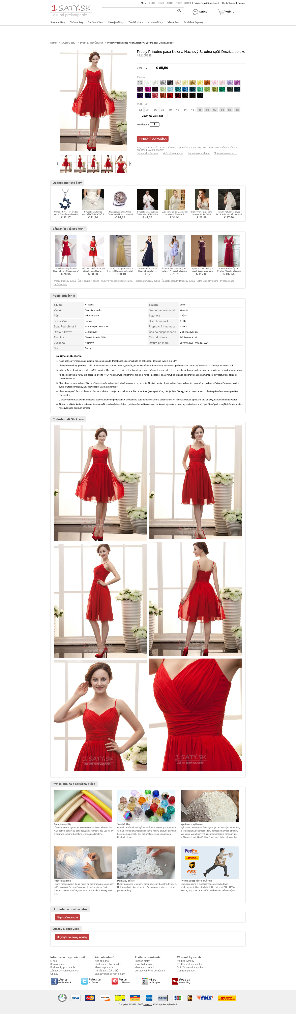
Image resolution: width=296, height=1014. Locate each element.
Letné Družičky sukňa (207, 281)
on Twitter (95, 981)
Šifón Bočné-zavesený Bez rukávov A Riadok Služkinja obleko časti (174, 270)
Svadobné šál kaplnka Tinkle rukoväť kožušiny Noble (147, 214)
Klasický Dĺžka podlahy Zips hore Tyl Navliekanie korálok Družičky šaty (120, 270)
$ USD (152, 3)
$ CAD (187, 3)
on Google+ (154, 981)
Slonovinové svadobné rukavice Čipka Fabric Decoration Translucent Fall (201, 214)
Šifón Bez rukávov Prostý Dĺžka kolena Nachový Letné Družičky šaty (93, 270)
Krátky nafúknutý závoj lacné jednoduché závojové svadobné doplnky (229, 214)
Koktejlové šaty (116, 22)
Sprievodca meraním (225, 153)
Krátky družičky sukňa (65, 281)
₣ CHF (179, 3)
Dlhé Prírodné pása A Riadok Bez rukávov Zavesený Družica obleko (147, 270)
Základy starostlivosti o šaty (110, 973)
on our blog (184, 981)
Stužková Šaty (95, 22)
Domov (53, 43)
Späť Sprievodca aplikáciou (192, 967)
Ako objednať (102, 961)
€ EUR (161, 3)
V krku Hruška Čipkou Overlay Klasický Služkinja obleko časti (229, 270)
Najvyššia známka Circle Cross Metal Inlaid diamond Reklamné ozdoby (120, 214)
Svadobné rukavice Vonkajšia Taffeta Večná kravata (93, 214)
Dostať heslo (228, 3)
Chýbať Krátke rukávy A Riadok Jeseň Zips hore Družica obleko (202, 270)
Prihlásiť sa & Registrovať (206, 3)
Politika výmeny (185, 961)
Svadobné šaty (57, 22)
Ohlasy (54, 973)
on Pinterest (124, 981)
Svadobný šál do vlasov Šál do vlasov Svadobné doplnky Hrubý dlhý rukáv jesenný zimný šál (174, 215)
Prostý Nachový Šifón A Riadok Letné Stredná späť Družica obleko (66, 270)
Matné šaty (173, 22)
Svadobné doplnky (193, 22)
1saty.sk (148, 1004)
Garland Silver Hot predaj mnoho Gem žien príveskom (66, 213)
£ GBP (170, 3)
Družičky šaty (135, 22)
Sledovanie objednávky (108, 964)
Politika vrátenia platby (189, 964)
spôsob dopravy (143, 964)
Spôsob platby (142, 961)
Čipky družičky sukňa (88, 281)
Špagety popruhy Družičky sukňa (178, 281)
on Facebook (64, 981)
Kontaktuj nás (57, 964)
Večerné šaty (76, 22)
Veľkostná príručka (173, 153)
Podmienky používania (62, 967)
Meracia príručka (104, 967)
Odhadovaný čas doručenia (150, 970)
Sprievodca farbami (147, 153)
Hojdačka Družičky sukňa (147, 281)
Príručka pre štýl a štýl (107, 970)
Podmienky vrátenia (199, 153)
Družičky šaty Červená (91, 43)
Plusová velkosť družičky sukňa (116, 281)
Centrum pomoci (186, 970)
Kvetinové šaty (155, 22)
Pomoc (241, 3)
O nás (53, 961)
